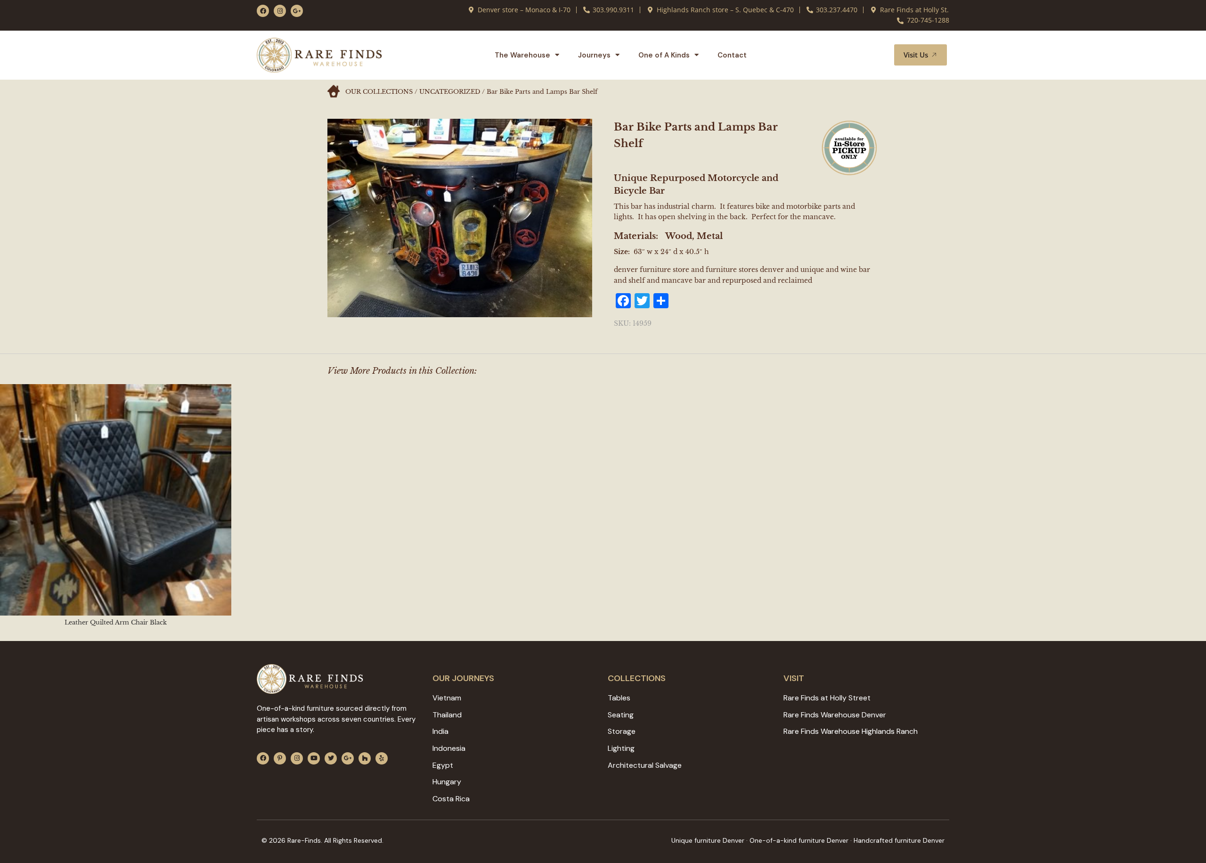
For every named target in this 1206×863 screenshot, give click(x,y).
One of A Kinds (664, 55)
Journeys (594, 55)
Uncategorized (449, 92)
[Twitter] (331, 758)
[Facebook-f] (263, 11)
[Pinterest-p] (280, 758)
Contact (732, 55)
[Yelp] (381, 758)
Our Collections (379, 92)
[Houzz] (365, 758)
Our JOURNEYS (463, 678)
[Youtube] (314, 758)
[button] (876, 55)
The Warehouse (522, 55)
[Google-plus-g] (297, 11)
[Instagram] (280, 11)
